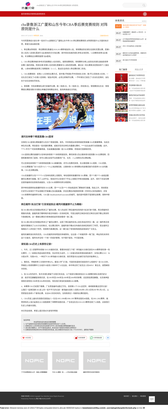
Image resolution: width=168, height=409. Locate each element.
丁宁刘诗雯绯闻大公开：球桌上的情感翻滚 (34, 372)
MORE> (144, 21)
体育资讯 (41, 14)
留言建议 (134, 396)
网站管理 (143, 396)
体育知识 (28, 14)
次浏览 (28, 338)
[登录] (145, 15)
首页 (23, 14)
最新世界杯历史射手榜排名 (91, 372)
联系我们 (126, 396)
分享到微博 (81, 338)
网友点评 (139, 70)
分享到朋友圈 (97, 338)
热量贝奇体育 (25, 396)
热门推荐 (123, 70)
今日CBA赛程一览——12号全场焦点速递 (64, 372)
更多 (108, 338)
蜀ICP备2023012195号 (43, 399)
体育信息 (34, 14)
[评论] (152, 399)
